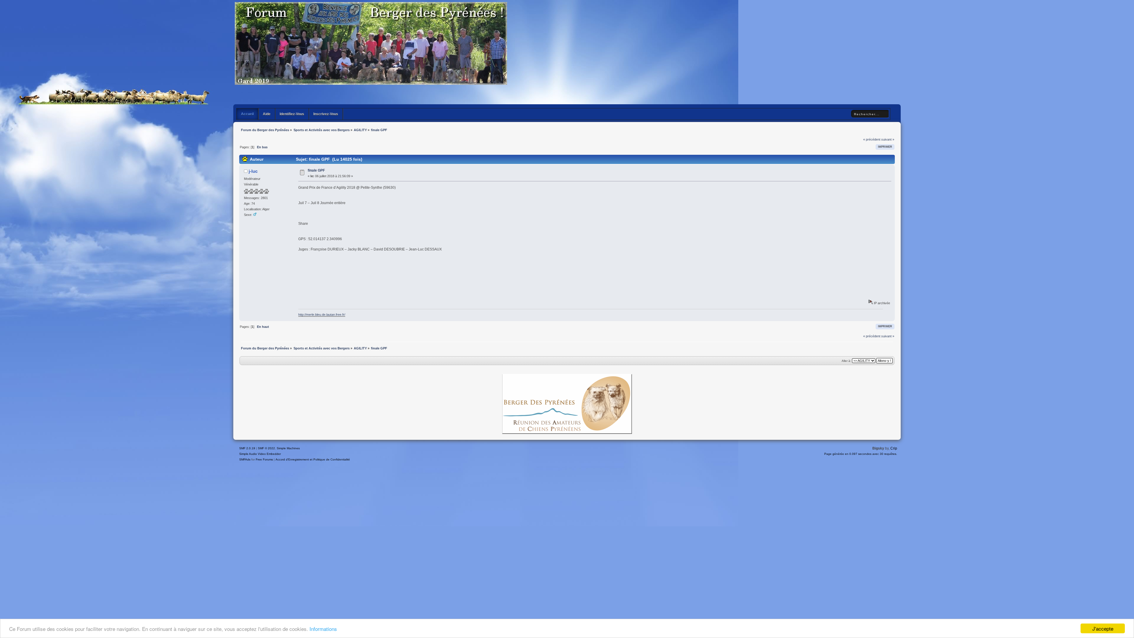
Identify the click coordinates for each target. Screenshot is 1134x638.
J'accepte (1102, 628)
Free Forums (264, 459)
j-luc (253, 171)
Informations (323, 628)
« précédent (871, 139)
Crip (893, 448)
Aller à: (846, 360)
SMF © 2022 (266, 448)
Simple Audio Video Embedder (260, 453)
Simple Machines (288, 448)
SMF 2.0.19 (247, 448)
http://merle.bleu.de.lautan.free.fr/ (321, 314)
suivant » (887, 139)
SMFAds (244, 459)
